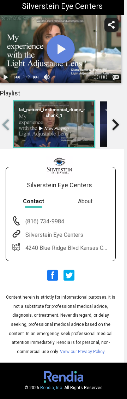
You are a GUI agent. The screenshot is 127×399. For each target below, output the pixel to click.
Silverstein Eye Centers (54, 234)
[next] (35, 77)
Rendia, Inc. (51, 387)
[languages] (115, 77)
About (85, 201)
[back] (17, 77)
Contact (33, 201)
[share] (111, 25)
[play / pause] (5, 77)
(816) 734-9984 (44, 221)
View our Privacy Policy (82, 351)
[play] (61, 49)
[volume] (47, 77)
